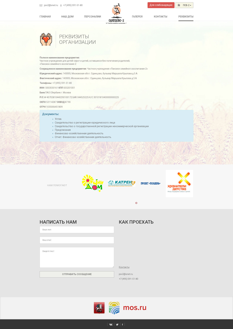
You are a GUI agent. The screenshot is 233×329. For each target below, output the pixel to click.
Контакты (160, 16)
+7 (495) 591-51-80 (73, 5)
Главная (45, 16)
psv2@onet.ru (51, 5)
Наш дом (67, 16)
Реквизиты (185, 16)
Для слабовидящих (161, 5)
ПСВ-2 (186, 5)
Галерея (137, 16)
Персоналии (92, 16)
